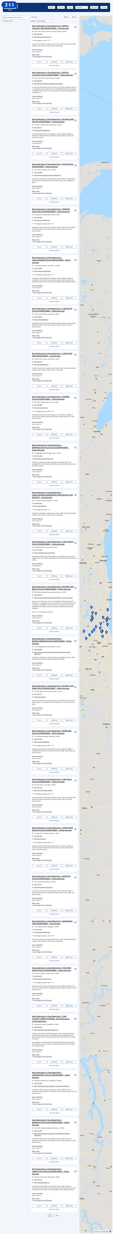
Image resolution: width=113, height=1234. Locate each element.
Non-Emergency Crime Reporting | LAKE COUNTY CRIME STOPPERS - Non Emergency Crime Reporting (51, 1018)
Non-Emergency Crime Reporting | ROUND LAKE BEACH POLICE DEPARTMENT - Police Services (53, 587)
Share (75, 17)
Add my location (9, 21)
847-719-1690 (38, 550)
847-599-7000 (38, 405)
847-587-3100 (38, 787)
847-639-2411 (38, 976)
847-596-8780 (38, 34)
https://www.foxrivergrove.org (42, 979)
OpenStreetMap (105, 1231)
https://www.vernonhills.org (42, 220)
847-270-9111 (38, 694)
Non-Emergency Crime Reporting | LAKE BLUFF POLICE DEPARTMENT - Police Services (52, 309)
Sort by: (33, 21)
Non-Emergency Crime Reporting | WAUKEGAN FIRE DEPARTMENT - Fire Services (52, 922)
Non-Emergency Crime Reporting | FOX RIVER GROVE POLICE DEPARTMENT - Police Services (51, 969)
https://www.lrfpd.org (40, 506)
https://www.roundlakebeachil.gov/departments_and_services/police (53, 598)
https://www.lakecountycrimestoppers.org (46, 1030)
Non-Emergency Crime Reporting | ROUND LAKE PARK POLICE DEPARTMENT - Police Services (53, 687)
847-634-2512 (38, 503)
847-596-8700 (38, 81)
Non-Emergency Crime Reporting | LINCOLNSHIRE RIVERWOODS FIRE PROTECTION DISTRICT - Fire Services (52, 495)
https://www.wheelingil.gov (41, 742)
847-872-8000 (38, 172)
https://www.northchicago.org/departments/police (48, 83)
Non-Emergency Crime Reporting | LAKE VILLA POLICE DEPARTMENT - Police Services (52, 780)
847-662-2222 (38, 1027)
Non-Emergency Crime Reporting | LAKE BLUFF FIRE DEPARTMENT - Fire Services (52, 354)
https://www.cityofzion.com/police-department (47, 175)
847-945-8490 (38, 268)
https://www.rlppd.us (40, 697)
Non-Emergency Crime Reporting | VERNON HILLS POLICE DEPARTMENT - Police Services (51, 210)
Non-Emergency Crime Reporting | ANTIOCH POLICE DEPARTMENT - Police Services (51, 877)
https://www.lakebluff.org (41, 319)
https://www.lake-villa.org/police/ (43, 790)
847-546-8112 (38, 127)
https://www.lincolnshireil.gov (42, 271)
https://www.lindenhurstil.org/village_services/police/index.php (51, 1086)
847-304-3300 (38, 1131)
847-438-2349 (38, 836)
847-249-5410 (38, 929)
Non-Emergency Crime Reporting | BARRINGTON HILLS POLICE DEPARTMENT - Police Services (50, 447)
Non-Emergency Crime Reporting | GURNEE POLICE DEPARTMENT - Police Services (50, 397)
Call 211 (70, 7)
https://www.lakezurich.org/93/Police (44, 553)
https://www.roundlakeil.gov (42, 130)
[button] (107, 621)
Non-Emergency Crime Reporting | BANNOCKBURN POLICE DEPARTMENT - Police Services (51, 641)
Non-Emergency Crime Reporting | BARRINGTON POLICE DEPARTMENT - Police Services (50, 1122)
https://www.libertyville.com (42, 1182)
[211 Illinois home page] (9, 6)
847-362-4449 (38, 217)
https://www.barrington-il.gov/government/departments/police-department (52, 1134)
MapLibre (97, 1231)
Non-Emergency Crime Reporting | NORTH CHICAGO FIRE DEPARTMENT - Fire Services (50, 27)
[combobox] (81, 7)
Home (52, 7)
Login (104, 7)
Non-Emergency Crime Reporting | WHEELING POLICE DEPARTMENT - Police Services (52, 732)
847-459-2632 (38, 739)
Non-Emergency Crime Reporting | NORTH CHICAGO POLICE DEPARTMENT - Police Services (52, 73)
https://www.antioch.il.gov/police (43, 887)
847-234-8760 (38, 317)
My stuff (95, 7)
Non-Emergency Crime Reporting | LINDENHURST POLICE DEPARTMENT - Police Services (51, 1075)
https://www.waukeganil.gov (42, 932)
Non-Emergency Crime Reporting (42, 56)
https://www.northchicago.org (42, 37)
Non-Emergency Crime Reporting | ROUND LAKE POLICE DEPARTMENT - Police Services (53, 120)
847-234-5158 (38, 362)
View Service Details (54, 65)
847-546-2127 (38, 595)
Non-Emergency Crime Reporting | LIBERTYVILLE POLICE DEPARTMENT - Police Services (50, 1171)
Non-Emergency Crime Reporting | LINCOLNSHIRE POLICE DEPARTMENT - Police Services (51, 260)
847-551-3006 (38, 456)
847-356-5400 (38, 1083)
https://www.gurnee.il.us (41, 408)
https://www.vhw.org (40, 839)
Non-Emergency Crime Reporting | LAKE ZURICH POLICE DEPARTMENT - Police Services (53, 542)
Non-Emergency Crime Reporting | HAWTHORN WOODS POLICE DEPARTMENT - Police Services (52, 829)
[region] (95, 624)
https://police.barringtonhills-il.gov (43, 459)
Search (62, 7)
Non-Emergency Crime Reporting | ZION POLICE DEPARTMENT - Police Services (52, 165)
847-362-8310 (38, 1180)
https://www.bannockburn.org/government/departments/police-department (52, 653)
